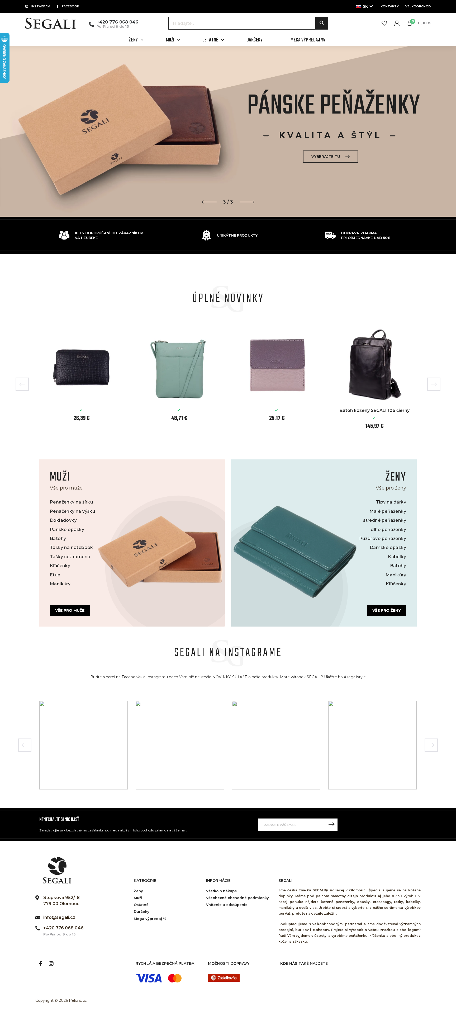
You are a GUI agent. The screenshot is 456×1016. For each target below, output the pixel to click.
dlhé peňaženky (388, 529)
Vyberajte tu (325, 156)
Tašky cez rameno (70, 556)
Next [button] (433, 384)
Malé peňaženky (387, 511)
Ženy (138, 891)
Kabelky (397, 556)
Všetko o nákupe (221, 891)
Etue (55, 574)
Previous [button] (22, 384)
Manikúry (60, 583)
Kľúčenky (60, 565)
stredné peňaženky (384, 520)
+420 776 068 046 (117, 22)
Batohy (58, 538)
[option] (228, 131)
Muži (138, 898)
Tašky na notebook (71, 547)
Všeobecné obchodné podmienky (237, 898)
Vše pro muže (69, 610)
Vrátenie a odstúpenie (227, 904)
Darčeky (141, 911)
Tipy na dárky (391, 502)
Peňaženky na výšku (72, 511)
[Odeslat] (331, 825)
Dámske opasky (388, 547)
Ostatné (141, 904)
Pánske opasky (67, 529)
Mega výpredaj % (150, 918)
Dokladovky (63, 520)
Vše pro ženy (386, 610)
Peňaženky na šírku (71, 502)
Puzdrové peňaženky (382, 538)
